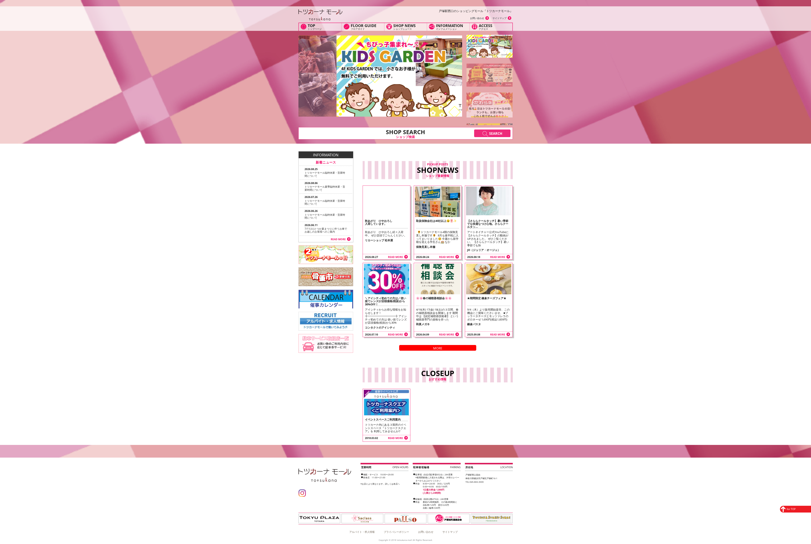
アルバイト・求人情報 (362, 532)
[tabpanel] (380, 76)
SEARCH (495, 133)
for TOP (791, 509)
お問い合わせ (477, 18)
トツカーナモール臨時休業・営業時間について (325, 174)
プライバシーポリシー (396, 532)
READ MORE (395, 257)
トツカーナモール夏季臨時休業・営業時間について (325, 188)
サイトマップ (499, 18)
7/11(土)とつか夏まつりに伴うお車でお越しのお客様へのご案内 (326, 230)
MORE (437, 348)
